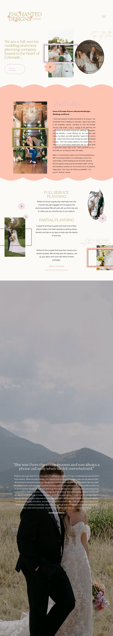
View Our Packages (12, 69)
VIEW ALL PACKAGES (56, 266)
